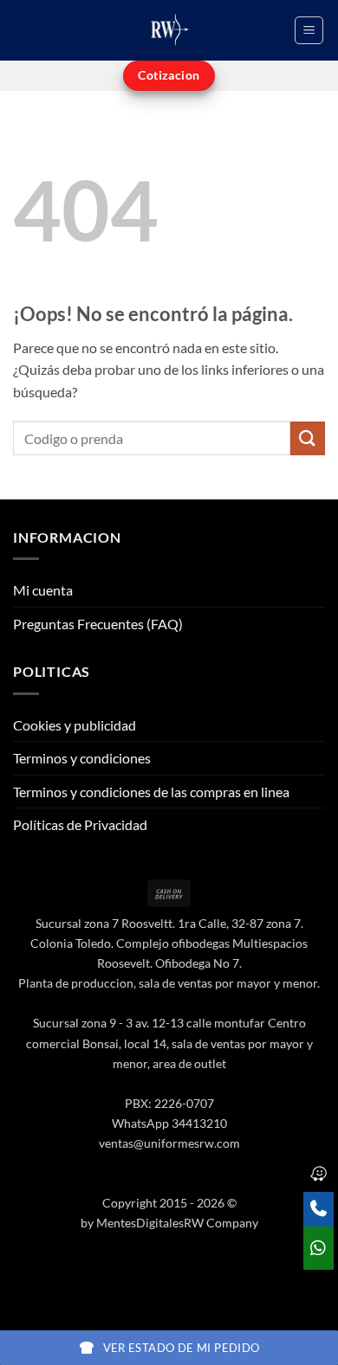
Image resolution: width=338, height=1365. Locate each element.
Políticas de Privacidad (80, 824)
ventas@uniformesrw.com (169, 1143)
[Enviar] (307, 438)
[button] (309, 30)
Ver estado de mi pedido (181, 1348)
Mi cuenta (43, 590)
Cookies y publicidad (74, 725)
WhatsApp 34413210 (169, 1123)
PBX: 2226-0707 (169, 1103)
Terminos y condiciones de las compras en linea (151, 791)
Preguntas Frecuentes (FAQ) (98, 623)
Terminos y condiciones (82, 758)
